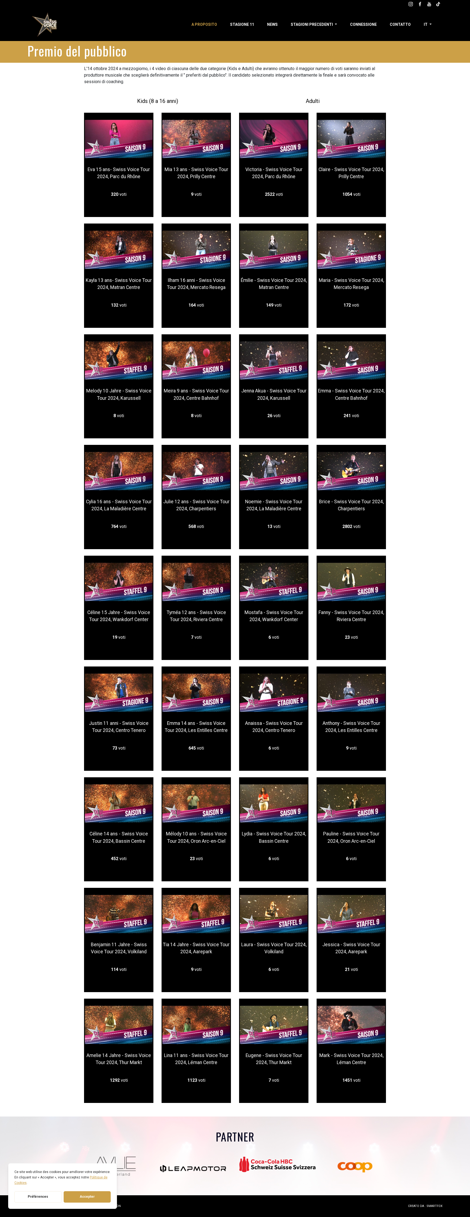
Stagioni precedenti (312, 24)
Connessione (363, 24)
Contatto (400, 24)
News (272, 24)
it (426, 24)
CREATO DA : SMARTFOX (425, 1206)
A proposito (204, 24)
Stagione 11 (242, 24)
